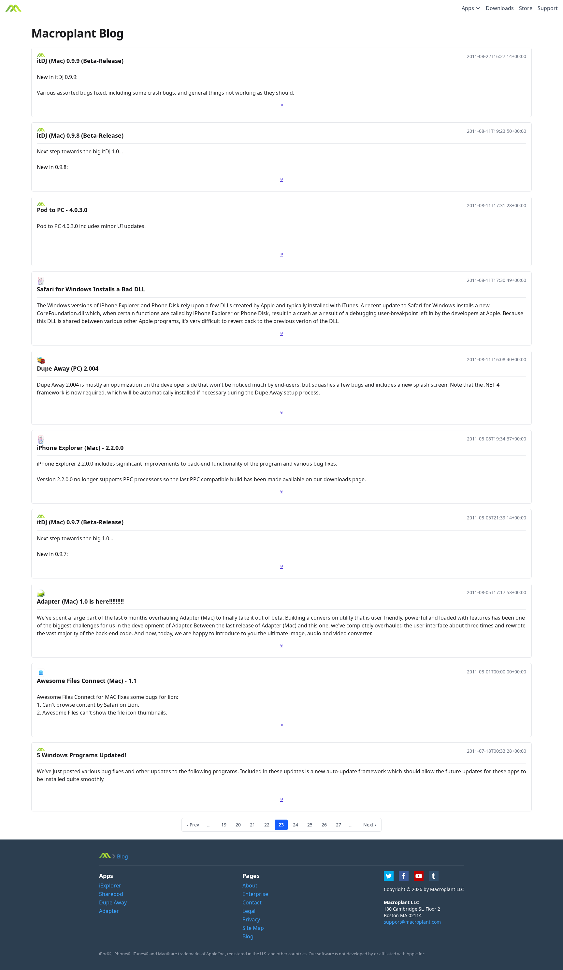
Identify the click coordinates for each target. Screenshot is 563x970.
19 (223, 825)
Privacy (251, 919)
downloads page (344, 479)
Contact (252, 902)
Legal (248, 911)
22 (266, 825)
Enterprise (255, 894)
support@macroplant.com (412, 922)
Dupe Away (113, 902)
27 (338, 825)
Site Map (253, 928)
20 (238, 825)
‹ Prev (193, 825)
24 (295, 825)
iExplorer (110, 885)
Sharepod (111, 894)
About (249, 885)
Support (548, 8)
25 (309, 825)
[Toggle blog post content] (281, 105)
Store (525, 8)
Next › (369, 825)
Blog (247, 936)
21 (252, 825)
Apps (468, 8)
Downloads (500, 8)
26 (324, 825)
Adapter (109, 911)
